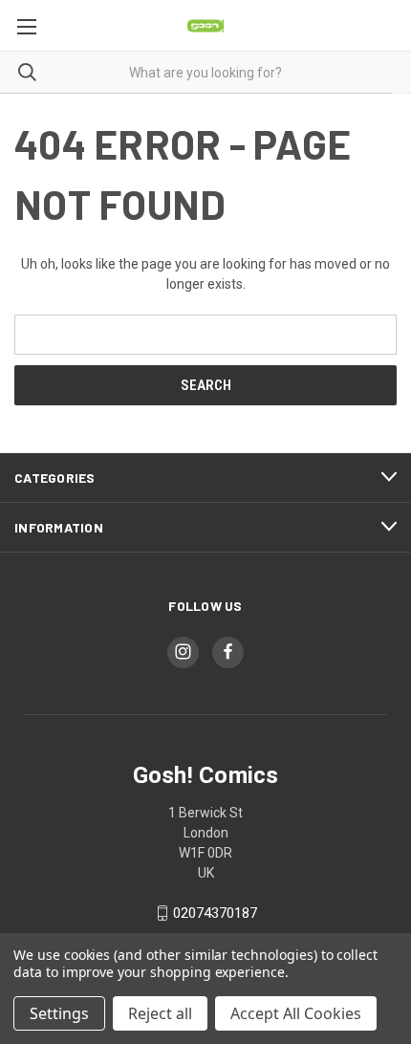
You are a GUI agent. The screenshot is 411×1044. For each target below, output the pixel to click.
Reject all (160, 1013)
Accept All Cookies (295, 1013)
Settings (59, 1013)
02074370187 (215, 913)
